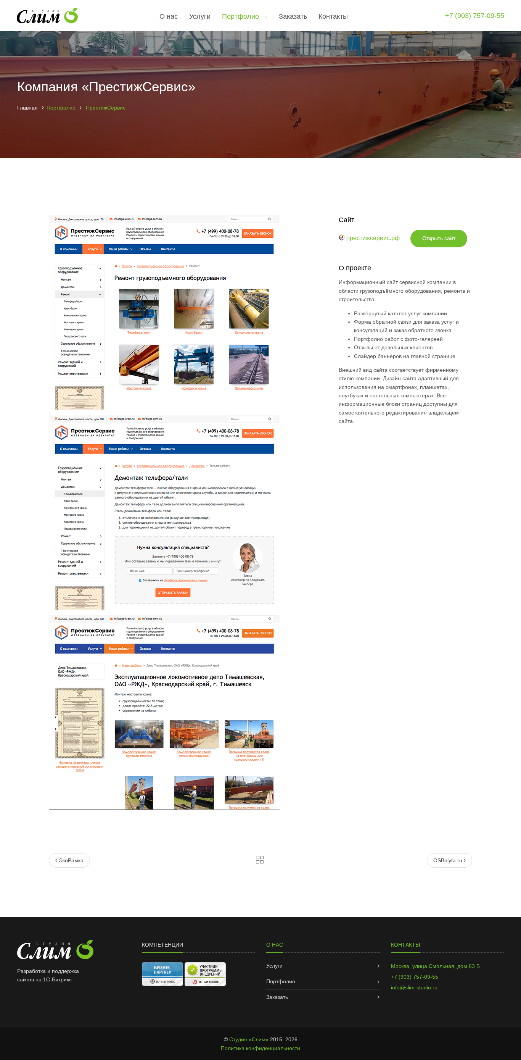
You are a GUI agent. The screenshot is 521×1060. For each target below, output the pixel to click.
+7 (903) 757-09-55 (474, 15)
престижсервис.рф (373, 238)
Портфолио (241, 16)
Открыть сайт (438, 238)
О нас (168, 16)
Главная (27, 108)
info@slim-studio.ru (414, 987)
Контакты (333, 16)
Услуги (200, 16)
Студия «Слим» (249, 1039)
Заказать (293, 16)
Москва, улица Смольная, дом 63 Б (435, 966)
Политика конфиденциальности (260, 1048)
